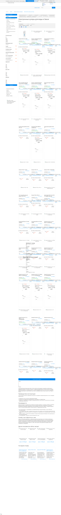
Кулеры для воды (8, 17)
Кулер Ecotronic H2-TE (48, 317)
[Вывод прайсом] (26, 27)
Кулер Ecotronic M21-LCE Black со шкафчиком (50, 450)
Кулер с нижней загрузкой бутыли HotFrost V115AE (36, 83)
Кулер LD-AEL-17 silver (23, 169)
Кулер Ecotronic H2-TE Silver (37, 361)
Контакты (17, 1)
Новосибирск (28, 253)
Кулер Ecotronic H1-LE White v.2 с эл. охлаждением (23, 318)
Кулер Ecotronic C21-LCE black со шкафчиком (48, 222)
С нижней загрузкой (44, 15)
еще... (16, 45)
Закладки (35, 1)
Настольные (36, 15)
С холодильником (51, 15)
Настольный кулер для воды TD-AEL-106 (23, 196)
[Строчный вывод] (24, 27)
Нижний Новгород (29, 254)
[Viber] (43, 5)
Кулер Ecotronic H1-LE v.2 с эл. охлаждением (49, 275)
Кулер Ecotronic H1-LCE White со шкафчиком (23, 275)
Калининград (28, 259)
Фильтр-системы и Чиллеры (10, 25)
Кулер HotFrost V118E (23, 38)
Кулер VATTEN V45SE (41, 449)
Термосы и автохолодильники (10, 26)
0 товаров (46, 0)
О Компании (7, 1)
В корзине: (42, 0)
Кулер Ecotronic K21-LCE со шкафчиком (23, 450)
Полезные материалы (10, 88)
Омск (27, 264)
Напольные (30, 15)
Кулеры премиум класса (22, 15)
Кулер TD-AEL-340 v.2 (36, 195)
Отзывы (20, 1)
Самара (27, 251)
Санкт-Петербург (29, 250)
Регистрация (50, 2)
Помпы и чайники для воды (10, 22)
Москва (27, 248)
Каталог (23, 1)
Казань (27, 257)
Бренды (7, 16)
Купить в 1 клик (25, 64)
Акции (7, 90)
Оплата (14, 1)
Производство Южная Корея (31, 16)
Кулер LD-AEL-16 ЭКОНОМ (49, 169)
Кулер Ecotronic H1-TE (36, 317)
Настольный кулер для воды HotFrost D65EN (23, 83)
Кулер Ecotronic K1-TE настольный (48, 362)
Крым (27, 260)
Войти (54, 2)
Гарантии (8, 94)
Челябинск (27, 262)
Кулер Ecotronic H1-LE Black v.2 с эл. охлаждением (37, 275)
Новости (7, 91)
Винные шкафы (8, 27)
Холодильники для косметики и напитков (10, 32)
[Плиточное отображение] (21, 27)
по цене (28, 24)
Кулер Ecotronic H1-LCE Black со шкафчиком (48, 248)
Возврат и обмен (9, 95)
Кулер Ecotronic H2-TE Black (24, 361)
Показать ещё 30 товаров (37, 379)
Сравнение (36, 0)
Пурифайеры (8, 21)
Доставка (11, 1)
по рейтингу (32, 24)
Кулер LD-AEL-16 (35, 169)
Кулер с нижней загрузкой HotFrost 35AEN (36, 39)
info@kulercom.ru (45, 2)
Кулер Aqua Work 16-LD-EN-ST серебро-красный (49, 196)
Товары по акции (37, 7)
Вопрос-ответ (8, 93)
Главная (7, 11)
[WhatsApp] (44, 4)
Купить (20, 50)
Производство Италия (22, 16)
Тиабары (7, 20)
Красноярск (28, 258)
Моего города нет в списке (30, 272)
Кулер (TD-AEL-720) (32, 449)
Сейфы (7, 30)
